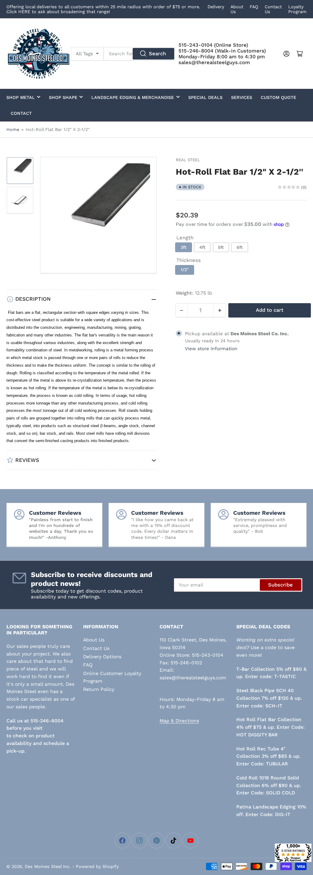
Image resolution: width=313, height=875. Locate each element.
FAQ (254, 6)
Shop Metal (20, 97)
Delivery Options (102, 656)
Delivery (216, 6)
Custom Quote (278, 97)
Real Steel (188, 160)
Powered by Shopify (97, 866)
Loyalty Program (297, 9)
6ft (240, 247)
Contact (21, 113)
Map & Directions (179, 721)
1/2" (185, 269)
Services (241, 97)
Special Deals (205, 97)
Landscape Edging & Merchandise (132, 97)
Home (12, 129)
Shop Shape (63, 97)
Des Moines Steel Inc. (48, 866)
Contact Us (96, 648)
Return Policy (98, 689)
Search (157, 53)
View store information (211, 348)
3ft (183, 247)
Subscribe (280, 585)
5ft (221, 247)
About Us (94, 640)
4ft (202, 247)
